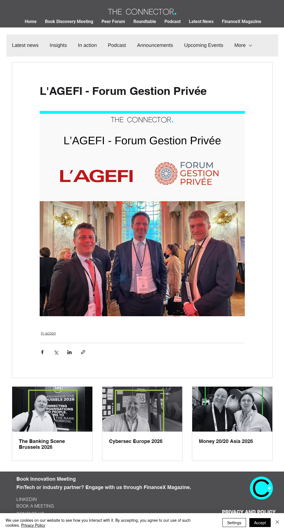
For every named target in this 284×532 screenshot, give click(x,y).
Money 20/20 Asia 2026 (226, 441)
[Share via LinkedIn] (69, 352)
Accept (260, 522)
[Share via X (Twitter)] (56, 352)
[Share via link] (83, 352)
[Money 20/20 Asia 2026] (232, 409)
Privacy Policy (33, 525)
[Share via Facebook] (42, 352)
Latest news (25, 45)
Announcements (155, 45)
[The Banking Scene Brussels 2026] (52, 409)
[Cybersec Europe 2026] (142, 409)
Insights (58, 45)
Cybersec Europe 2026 (136, 441)
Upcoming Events (203, 45)
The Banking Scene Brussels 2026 (42, 444)
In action (87, 45)
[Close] (277, 523)
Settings (234, 522)
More (240, 45)
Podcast (117, 45)
